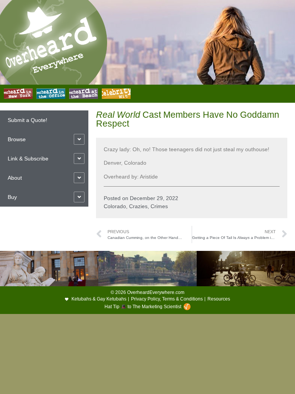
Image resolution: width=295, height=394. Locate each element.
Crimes (159, 206)
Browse (17, 139)
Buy (12, 197)
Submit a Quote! (27, 120)
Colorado (115, 206)
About (15, 178)
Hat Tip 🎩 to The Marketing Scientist (142, 306)
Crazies (138, 206)
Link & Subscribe (28, 158)
